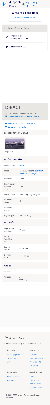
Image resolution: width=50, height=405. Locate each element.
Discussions (12, 380)
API (8, 362)
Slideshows (12, 358)
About (32, 376)
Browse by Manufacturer (25, 17)
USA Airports (35, 362)
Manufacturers (36, 358)
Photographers (13, 354)
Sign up (28, 4)
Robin (22, 165)
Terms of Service (36, 387)
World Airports (36, 365)
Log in (35, 4)
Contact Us (34, 380)
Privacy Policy (35, 383)
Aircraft (33, 354)
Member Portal (13, 376)
